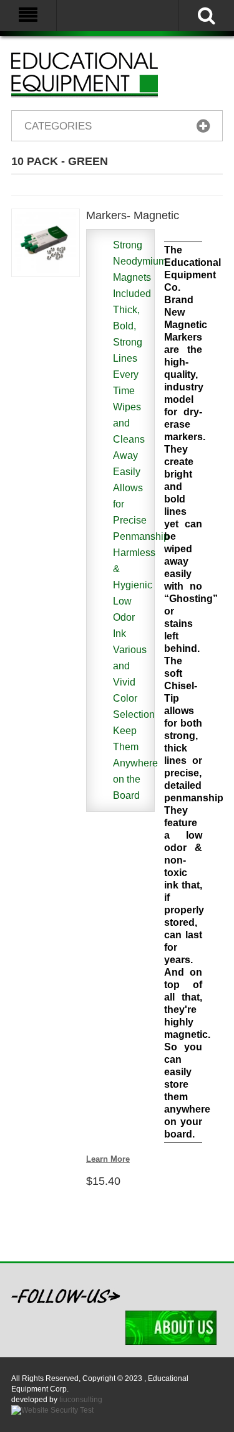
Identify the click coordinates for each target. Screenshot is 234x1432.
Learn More (108, 1159)
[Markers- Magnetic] (45, 243)
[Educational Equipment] (100, 74)
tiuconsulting (80, 1399)
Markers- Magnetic (132, 215)
